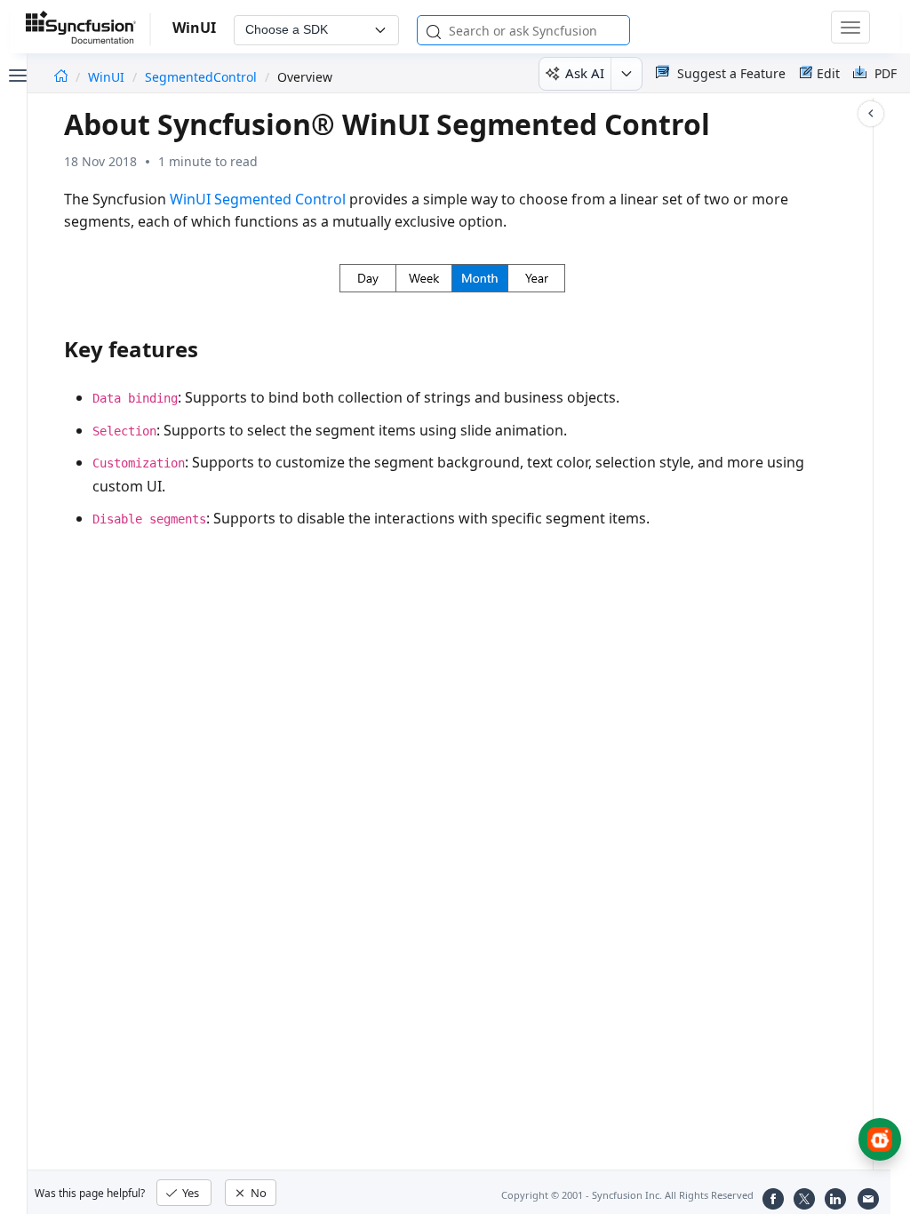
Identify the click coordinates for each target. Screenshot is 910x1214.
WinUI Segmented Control (258, 199)
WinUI (108, 76)
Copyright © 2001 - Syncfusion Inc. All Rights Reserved (627, 1195)
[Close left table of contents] (16, 74)
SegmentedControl (201, 76)
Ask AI (584, 73)
